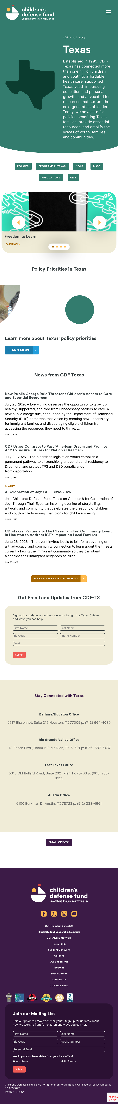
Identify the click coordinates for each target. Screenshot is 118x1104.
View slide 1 (53, 247)
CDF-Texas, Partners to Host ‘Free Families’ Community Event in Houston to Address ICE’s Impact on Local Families (58, 533)
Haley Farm (59, 944)
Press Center (59, 973)
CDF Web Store (59, 985)
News (79, 166)
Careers (59, 956)
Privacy (20, 1091)
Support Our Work (59, 950)
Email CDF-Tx (59, 842)
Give (73, 177)
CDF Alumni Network (59, 938)
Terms (8, 1091)
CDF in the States (73, 37)
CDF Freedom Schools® (59, 926)
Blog (96, 166)
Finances (59, 967)
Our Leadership (59, 962)
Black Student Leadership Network (59, 932)
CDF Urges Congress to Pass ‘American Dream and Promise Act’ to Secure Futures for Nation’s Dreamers (56, 448)
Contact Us (59, 979)
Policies (23, 166)
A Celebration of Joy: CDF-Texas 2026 (38, 492)
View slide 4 (65, 247)
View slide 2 (57, 247)
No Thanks (70, 1061)
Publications (50, 177)
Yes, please (22, 1061)
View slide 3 (61, 247)
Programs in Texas (52, 166)
